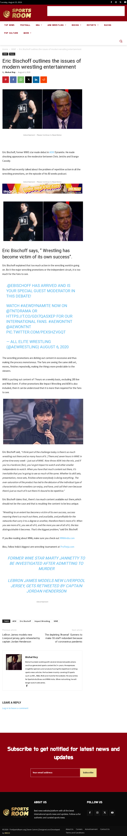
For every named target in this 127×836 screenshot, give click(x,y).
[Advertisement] (86, 11)
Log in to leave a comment (15, 708)
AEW (51, 152)
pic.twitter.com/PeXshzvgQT (36, 332)
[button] (121, 41)
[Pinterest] (5, 79)
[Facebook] (111, 2)
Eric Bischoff (25, 621)
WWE (13, 49)
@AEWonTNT (18, 327)
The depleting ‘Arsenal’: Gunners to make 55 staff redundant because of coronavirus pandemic (63, 638)
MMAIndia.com (67, 538)
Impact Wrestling (42, 621)
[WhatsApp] (21, 79)
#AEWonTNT (60, 321)
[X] (120, 2)
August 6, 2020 (54, 347)
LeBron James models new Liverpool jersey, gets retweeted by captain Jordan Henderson (46, 585)
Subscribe (88, 772)
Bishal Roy (10, 72)
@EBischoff (19, 285)
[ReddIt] (43, 79)
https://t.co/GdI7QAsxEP (30, 316)
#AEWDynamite (36, 305)
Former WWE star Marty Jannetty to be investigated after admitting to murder (46, 563)
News (12, 54)
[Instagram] (116, 2)
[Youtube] (125, 2)
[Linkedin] (36, 79)
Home (5, 49)
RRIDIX (7, 833)
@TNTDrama (18, 311)
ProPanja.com (67, 546)
